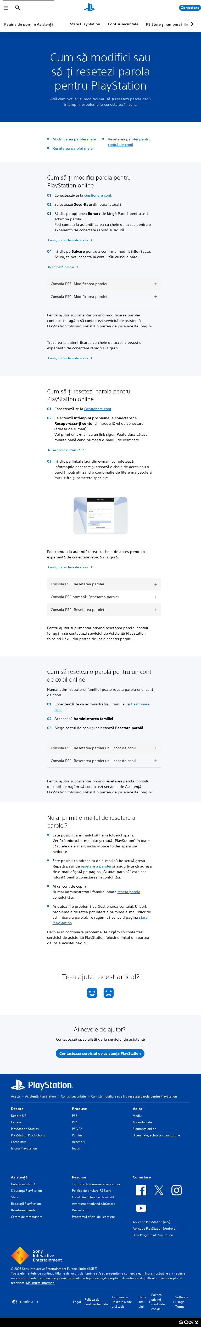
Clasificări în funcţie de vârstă (93, 1197)
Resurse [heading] (79, 1177)
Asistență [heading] (19, 1177)
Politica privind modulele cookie (158, 1302)
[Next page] (191, 24)
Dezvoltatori (80, 1210)
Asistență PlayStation (40, 1096)
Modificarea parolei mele (74, 139)
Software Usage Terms (181, 1302)
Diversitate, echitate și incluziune (156, 1135)
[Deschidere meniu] (6, 8)
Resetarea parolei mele (73, 148)
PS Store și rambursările (167, 24)
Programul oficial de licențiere (93, 1216)
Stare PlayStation (85, 24)
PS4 (74, 1122)
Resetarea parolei (23, 1210)
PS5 (74, 1115)
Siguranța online (144, 1129)
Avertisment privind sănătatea (93, 1203)
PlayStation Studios (25, 1129)
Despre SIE (18, 1115)
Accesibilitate (142, 1122)
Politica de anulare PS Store (91, 1190)
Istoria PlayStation (24, 1148)
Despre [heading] (17, 1108)
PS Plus (77, 1135)
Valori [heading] (138, 1108)
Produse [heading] (79, 1108)
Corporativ (18, 1142)
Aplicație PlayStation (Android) (154, 1228)
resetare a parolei (96, 866)
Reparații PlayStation (26, 1203)
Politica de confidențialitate (96, 1301)
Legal (77, 1302)
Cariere (16, 1122)
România (26, 1302)
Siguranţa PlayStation (26, 1190)
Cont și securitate (123, 24)
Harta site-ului (142, 1302)
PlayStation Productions (28, 1135)
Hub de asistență (23, 1184)
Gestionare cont (97, 195)
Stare (15, 1197)
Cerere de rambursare (26, 1216)
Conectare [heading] (142, 1177)
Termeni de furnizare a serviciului (96, 1184)
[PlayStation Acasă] (89, 8)
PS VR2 (77, 1129)
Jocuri (76, 1148)
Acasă (15, 1096)
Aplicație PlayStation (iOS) (151, 1222)
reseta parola (129, 891)
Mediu (137, 1115)
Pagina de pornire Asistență (28, 24)
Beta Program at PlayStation (153, 1235)
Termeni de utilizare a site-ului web (122, 1302)
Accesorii (78, 1142)
